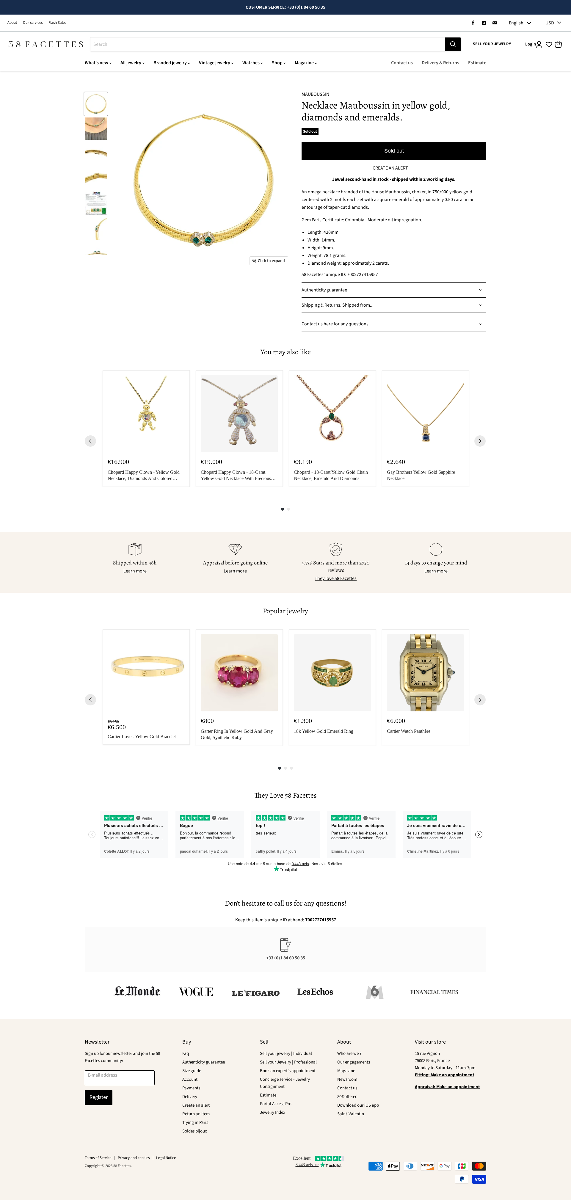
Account (189, 1079)
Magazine (304, 62)
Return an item (196, 1114)
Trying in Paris (195, 1122)
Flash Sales (57, 23)
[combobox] (267, 44)
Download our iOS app (358, 1105)
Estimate (477, 62)
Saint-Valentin (350, 1114)
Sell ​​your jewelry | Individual (286, 1053)
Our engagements (353, 1062)
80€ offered (347, 1097)
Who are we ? (349, 1053)
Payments (191, 1088)
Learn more (135, 571)
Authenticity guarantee (203, 1062)
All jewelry (130, 62)
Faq (185, 1053)
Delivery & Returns (440, 62)
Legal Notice (166, 1157)
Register (99, 1097)
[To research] (453, 44)
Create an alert (196, 1105)
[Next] (480, 441)
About (12, 23)
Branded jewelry (170, 62)
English (516, 23)
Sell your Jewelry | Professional (288, 1062)
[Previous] (90, 441)
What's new (96, 62)
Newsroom (347, 1079)
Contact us (402, 62)
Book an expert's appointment (288, 1071)
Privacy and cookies (134, 1157)
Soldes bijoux (194, 1131)
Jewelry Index (272, 1112)
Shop (277, 62)
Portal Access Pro (275, 1104)
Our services (33, 23)
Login (530, 44)
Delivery (189, 1097)
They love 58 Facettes (336, 578)
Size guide (191, 1071)
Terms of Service (98, 1157)
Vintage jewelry (214, 62)
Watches (251, 62)
